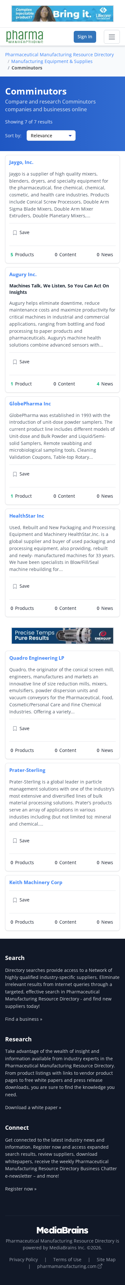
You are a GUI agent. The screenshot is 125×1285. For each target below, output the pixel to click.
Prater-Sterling (27, 770)
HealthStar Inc (26, 515)
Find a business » (23, 1019)
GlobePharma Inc (30, 403)
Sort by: (13, 135)
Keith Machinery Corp (36, 882)
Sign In (85, 36)
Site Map (106, 1259)
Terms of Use (67, 1259)
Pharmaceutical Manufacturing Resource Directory (59, 54)
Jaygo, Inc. (21, 162)
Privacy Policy (23, 1259)
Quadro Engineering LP (36, 658)
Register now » (21, 1189)
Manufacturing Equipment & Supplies (52, 61)
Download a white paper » (33, 1107)
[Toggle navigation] (112, 37)
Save (24, 232)
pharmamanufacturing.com (67, 1266)
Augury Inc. (23, 274)
